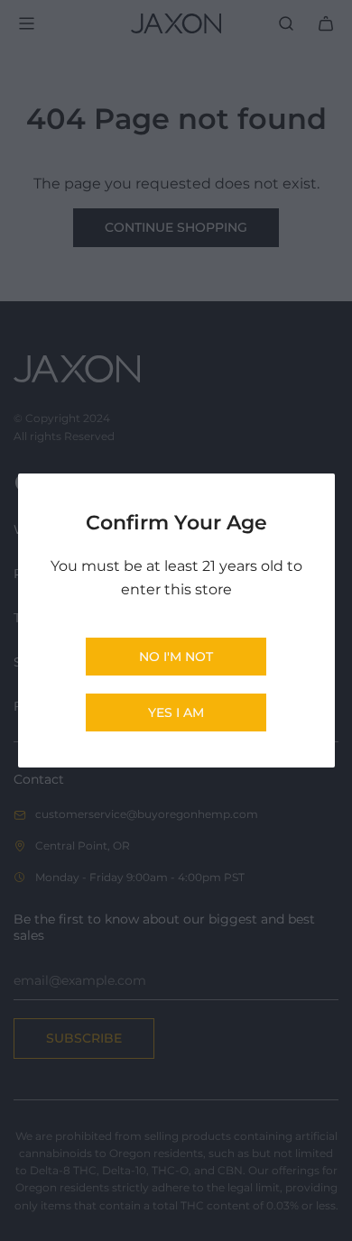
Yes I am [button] (176, 712)
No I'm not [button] (176, 656)
